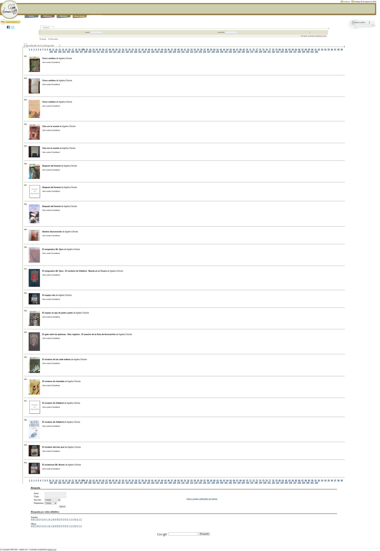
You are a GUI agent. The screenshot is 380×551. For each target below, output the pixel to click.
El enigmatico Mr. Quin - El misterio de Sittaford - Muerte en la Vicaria (74, 271)
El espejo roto (48, 295)
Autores (44, 39)
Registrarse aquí (321, 36)
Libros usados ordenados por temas (202, 499)
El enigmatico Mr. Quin (53, 249)
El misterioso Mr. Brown (53, 465)
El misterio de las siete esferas (56, 359)
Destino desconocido (52, 232)
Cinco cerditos (49, 58)
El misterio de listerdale (53, 381)
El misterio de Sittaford (53, 403)
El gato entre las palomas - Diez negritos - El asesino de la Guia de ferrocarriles (79, 334)
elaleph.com (52, 549)
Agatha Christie (65, 58)
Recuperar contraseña (308, 36)
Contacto (346, 2)
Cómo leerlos (54, 39)
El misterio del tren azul (53, 447)
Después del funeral (51, 206)
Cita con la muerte (50, 126)
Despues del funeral (51, 166)
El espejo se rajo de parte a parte (57, 313)
